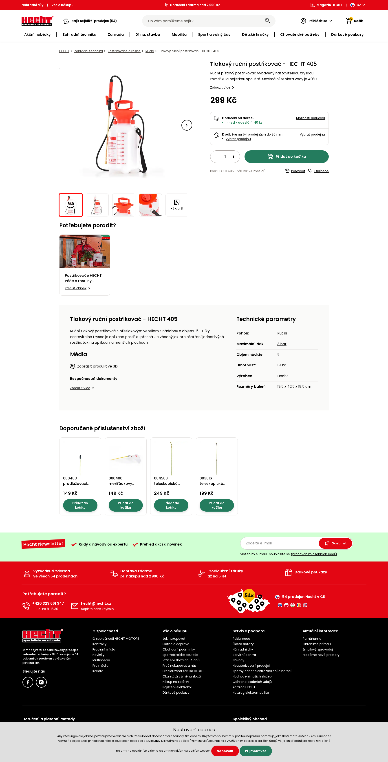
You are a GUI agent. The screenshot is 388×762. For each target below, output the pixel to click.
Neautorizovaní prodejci (251, 665)
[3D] (124, 125)
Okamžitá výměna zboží (182, 676)
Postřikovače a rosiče (124, 51)
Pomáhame (312, 638)
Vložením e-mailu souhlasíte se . (288, 554)
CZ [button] (359, 5)
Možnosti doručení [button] (310, 118)
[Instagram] (41, 682)
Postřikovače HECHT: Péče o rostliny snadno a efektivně (84, 278)
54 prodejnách (254, 134)
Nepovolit (225, 751)
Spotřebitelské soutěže (180, 655)
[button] (90, 21)
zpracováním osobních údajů (314, 554)
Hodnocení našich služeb (252, 676)
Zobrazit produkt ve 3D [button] (97, 366)
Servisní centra (244, 655)
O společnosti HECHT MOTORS (116, 638)
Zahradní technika (88, 51)
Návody (238, 660)
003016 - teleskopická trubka (211, 484)
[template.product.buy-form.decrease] (216, 156)
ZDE (157, 741)
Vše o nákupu (62, 5)
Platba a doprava (176, 644)
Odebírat (339, 543)
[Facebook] (27, 682)
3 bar (282, 344)
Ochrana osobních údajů (252, 682)
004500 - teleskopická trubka (166, 484)
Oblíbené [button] (321, 171)
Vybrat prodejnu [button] (312, 134)
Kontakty (99, 644)
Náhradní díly (32, 5)
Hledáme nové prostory (321, 655)
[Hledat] (267, 21)
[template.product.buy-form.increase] (233, 156)
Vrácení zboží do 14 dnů (181, 660)
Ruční (150, 51)
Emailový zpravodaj (318, 649)
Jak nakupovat (174, 638)
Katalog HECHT (244, 687)
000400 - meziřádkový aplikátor (120, 484)
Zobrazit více (220, 87)
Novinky (98, 655)
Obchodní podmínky (179, 649)
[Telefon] (26, 606)
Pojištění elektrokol (177, 687)
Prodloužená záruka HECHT (183, 671)
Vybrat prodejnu (238, 139)
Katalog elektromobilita (251, 692)
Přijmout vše (256, 751)
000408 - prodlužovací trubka (75, 484)
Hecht (64, 51)
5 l (279, 354)
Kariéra (98, 671)
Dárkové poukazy (176, 692)
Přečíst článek (75, 288)
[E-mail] (74, 606)
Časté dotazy (243, 644)
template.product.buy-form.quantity (225, 156)
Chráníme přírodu (317, 644)
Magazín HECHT (329, 5)
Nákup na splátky (176, 682)
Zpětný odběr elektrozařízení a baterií (262, 671)
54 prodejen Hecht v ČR (303, 596)
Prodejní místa (104, 649)
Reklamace (241, 638)
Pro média (100, 665)
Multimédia (101, 660)
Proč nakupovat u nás (179, 665)
